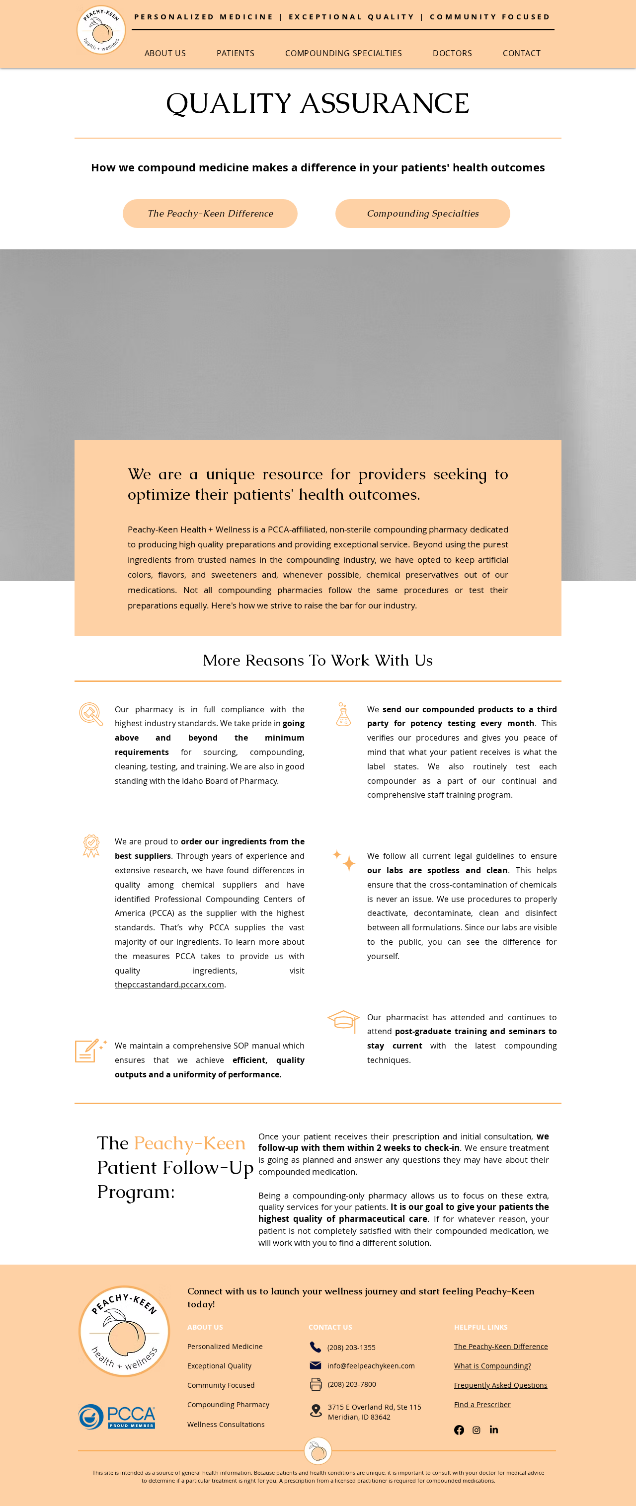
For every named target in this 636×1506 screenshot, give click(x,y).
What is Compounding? (492, 1365)
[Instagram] (476, 1430)
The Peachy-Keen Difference (501, 1346)
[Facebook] (459, 1430)
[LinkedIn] (494, 1430)
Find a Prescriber (482, 1404)
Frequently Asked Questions (501, 1385)
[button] (165, 53)
